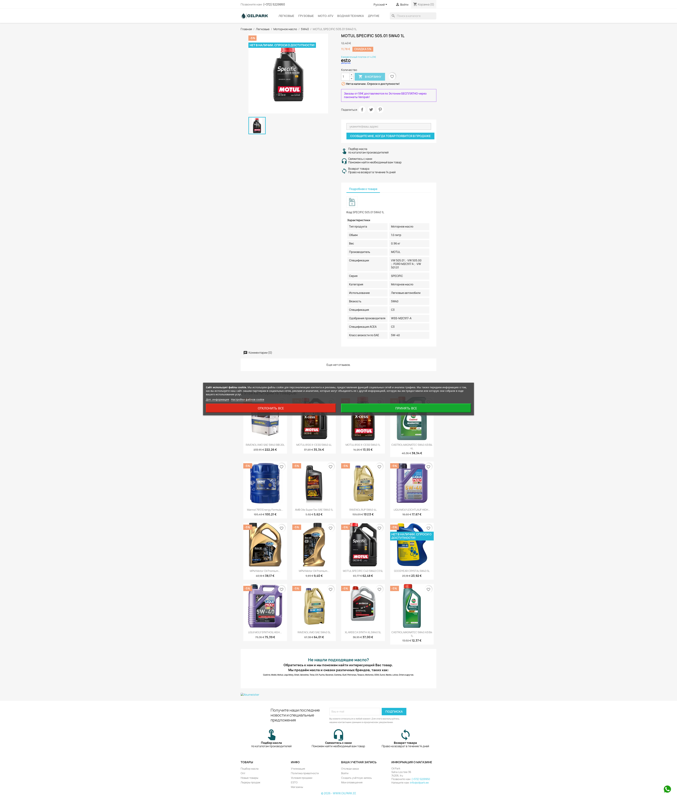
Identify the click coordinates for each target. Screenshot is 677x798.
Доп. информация (217, 399)
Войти (344, 773)
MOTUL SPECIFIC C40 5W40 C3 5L (363, 571)
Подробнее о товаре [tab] (363, 189)
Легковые (286, 16)
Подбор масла (249, 768)
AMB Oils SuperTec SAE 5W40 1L (314, 509)
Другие (373, 16)
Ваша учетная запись (359, 762)
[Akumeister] (338, 694)
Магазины (297, 787)
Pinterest (380, 109)
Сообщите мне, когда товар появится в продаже (390, 136)
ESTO (294, 782)
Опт (243, 773)
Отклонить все (271, 408)
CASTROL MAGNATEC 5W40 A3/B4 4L (411, 446)
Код (349, 212)
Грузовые (306, 16)
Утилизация (298, 768)
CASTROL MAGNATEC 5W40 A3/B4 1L (411, 634)
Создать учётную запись (356, 777)
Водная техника (350, 16)
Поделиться (362, 109)
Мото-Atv (325, 16)
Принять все (406, 408)
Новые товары (249, 777)
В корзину (369, 76)
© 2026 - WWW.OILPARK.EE (338, 793)
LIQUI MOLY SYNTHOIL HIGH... (265, 632)
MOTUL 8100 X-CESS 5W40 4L (314, 444)
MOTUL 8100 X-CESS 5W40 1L (363, 444)
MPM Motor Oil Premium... (265, 571)
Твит (371, 109)
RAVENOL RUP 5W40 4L (363, 509)
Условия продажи (301, 777)
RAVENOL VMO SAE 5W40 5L (314, 632)
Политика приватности (305, 773)
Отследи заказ (350, 768)
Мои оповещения (351, 782)
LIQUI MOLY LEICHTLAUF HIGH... (412, 509)
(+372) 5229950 (274, 4)
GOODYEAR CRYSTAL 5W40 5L (412, 571)
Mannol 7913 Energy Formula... (265, 509)
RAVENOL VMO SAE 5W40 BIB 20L (265, 444)
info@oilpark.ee (419, 782)
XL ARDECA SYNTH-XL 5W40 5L (363, 632)
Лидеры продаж (250, 782)
